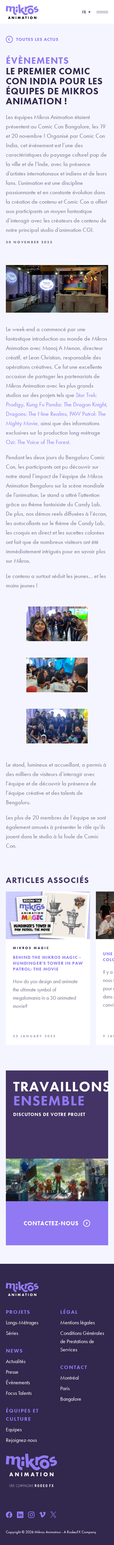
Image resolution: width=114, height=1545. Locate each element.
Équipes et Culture (22, 1414)
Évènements (18, 1382)
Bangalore (70, 1398)
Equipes (14, 1429)
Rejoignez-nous (21, 1440)
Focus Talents (19, 1393)
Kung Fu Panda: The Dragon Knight (66, 404)
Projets (18, 1311)
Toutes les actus (37, 39)
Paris (65, 1388)
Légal (69, 1311)
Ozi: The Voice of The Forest (37, 442)
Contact (73, 1367)
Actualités (15, 1361)
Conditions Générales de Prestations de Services (82, 1341)
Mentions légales (77, 1322)
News (14, 1350)
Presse (12, 1371)
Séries (12, 1333)
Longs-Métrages (22, 1322)
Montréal (69, 1377)
